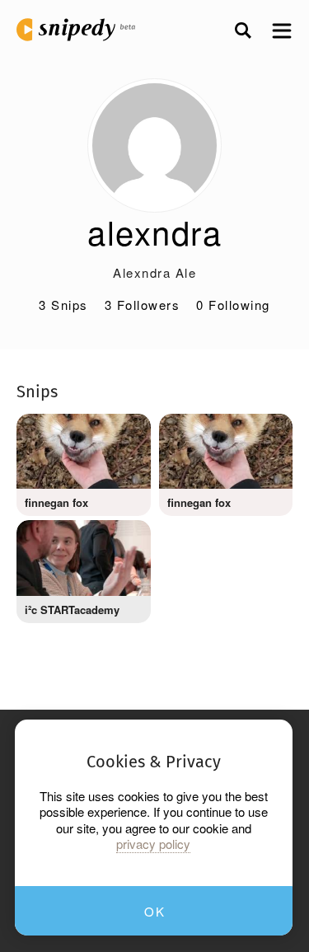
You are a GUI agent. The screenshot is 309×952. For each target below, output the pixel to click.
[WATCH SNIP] (126, 434)
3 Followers (142, 305)
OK (154, 911)
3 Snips (63, 305)
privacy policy (153, 844)
